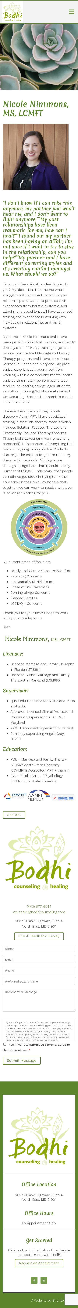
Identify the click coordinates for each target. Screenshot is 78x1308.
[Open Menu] (71, 12)
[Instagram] (44, 1280)
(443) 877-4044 (39, 906)
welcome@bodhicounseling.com (39, 912)
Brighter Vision (64, 1300)
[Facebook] (34, 1280)
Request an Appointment (39, 1263)
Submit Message (22, 1061)
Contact (14, 815)
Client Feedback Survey (39, 936)
